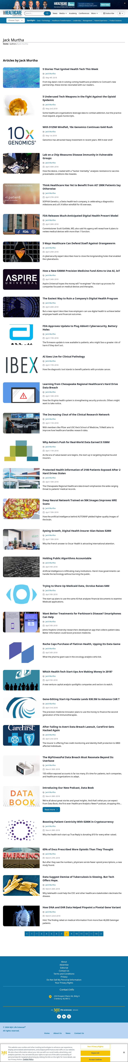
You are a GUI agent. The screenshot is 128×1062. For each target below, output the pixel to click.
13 (96, 934)
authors (13, 44)
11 (81, 934)
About (64, 961)
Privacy (64, 976)
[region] (64, 1053)
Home (5, 44)
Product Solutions (116, 20)
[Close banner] (124, 3)
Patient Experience (100, 20)
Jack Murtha (51, 73)
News (55, 13)
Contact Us (64, 970)
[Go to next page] (101, 933)
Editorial (64, 967)
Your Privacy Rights (64, 982)
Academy (73, 13)
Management (87, 20)
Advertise (64, 964)
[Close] (124, 1052)
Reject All (95, 1053)
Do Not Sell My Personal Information (64, 979)
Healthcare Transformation (61, 20)
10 (77, 934)
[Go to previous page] (27, 933)
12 (87, 934)
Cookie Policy (28, 1059)
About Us (58, 1033)
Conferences (84, 13)
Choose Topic (13, 20)
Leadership (77, 20)
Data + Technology (43, 20)
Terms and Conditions (64, 973)
